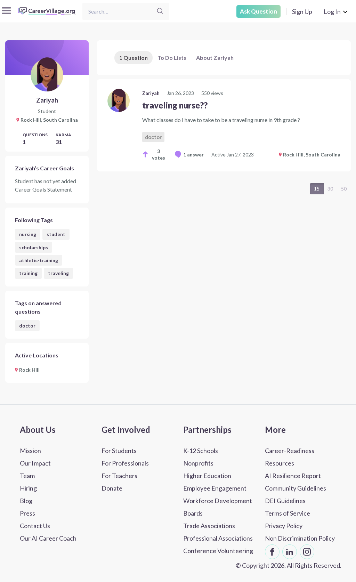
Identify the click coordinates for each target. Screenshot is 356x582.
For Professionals (125, 463)
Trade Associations (209, 526)
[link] (224, 125)
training (28, 273)
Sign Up (302, 11)
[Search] (159, 11)
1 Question (133, 57)
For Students (119, 450)
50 (344, 189)
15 (316, 189)
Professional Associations (218, 538)
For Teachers (119, 475)
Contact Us (35, 526)
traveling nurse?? (175, 105)
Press (27, 513)
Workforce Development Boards (217, 507)
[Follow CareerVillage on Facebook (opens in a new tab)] (272, 551)
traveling (58, 273)
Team (27, 475)
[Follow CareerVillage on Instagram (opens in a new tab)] (307, 551)
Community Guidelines (295, 488)
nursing (27, 234)
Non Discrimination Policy (300, 538)
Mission (30, 450)
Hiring (28, 488)
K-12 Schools (200, 450)
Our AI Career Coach (48, 538)
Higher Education (207, 475)
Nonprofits (198, 463)
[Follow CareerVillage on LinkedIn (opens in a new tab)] (289, 551)
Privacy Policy (283, 526)
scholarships (33, 247)
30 (330, 189)
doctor (27, 326)
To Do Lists (171, 57)
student (56, 234)
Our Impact (35, 463)
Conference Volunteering (218, 551)
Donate (112, 488)
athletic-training (38, 260)
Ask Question (258, 11)
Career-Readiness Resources (289, 457)
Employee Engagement (214, 488)
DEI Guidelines (285, 500)
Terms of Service (287, 513)
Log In (332, 11)
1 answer (193, 154)
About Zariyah (215, 57)
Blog (26, 500)
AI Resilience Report (293, 475)
